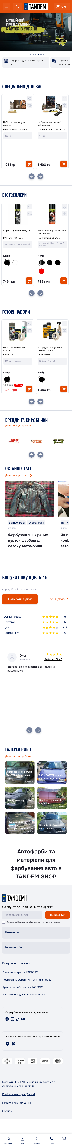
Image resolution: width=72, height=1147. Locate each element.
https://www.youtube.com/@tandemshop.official (23, 1019)
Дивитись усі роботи (18, 756)
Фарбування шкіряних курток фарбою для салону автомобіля (28, 540)
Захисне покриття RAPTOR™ (20, 972)
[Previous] (32, 176)
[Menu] (6, 6)
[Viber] (13, 1044)
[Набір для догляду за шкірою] (17, 106)
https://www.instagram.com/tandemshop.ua (12, 1019)
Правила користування (16, 1102)
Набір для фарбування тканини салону (50, 349)
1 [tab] (30, 54)
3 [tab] (35, 54)
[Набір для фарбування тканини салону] (52, 331)
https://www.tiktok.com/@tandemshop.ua (17, 1019)
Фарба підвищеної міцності (17, 230)
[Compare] (29, 105)
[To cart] (29, 164)
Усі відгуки (57, 599)
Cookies (7, 1111)
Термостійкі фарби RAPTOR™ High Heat (27, 979)
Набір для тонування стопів (14, 349)
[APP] (14, 441)
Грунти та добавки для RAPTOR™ (23, 987)
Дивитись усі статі (17, 475)
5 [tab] (41, 54)
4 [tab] (38, 54)
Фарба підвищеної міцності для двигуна (52, 232)
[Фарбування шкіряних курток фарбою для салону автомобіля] (29, 499)
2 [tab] (33, 54)
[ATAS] (36, 441)
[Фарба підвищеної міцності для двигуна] (52, 214)
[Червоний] (41, 271)
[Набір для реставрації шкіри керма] (52, 106)
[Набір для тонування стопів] (17, 331)
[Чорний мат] (57, 262)
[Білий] (15, 262)
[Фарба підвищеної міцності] (17, 214)
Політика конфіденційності (29, 922)
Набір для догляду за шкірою (14, 124)
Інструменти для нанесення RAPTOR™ (26, 994)
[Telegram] (7, 1044)
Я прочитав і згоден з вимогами (33, 922)
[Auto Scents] (58, 441)
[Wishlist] (29, 98)
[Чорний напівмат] (49, 262)
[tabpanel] (36, 32)
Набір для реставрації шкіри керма (49, 124)
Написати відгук (20, 599)
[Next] (40, 176)
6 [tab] (43, 54)
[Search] (17, 6)
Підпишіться (57, 915)
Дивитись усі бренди (18, 425)
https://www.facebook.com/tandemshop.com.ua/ (7, 1019)
